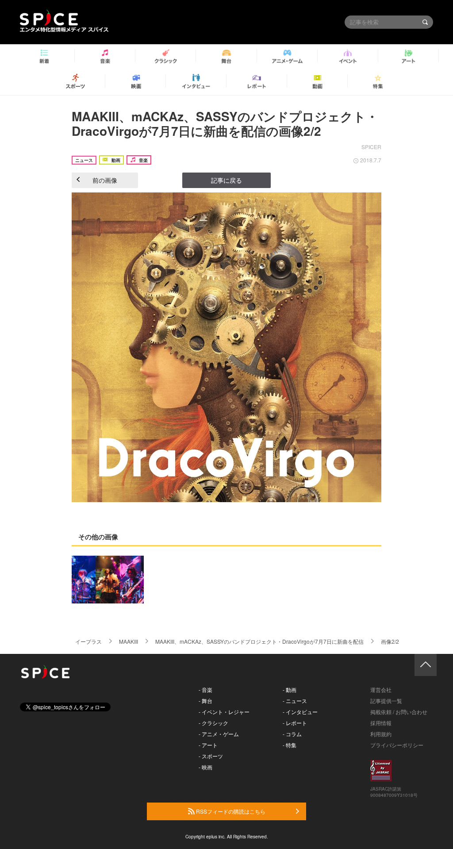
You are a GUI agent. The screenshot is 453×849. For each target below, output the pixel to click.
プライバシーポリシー (396, 745)
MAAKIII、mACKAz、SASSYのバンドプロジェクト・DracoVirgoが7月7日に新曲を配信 (259, 641)
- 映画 (205, 767)
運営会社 (381, 689)
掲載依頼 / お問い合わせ (398, 711)
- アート (208, 745)
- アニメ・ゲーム (219, 734)
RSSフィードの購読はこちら (230, 811)
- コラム (292, 734)
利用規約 (381, 734)
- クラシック (213, 722)
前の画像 (104, 180)
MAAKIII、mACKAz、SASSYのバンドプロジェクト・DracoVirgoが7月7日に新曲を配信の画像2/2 (225, 123)
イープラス (88, 641)
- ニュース (295, 700)
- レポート (295, 722)
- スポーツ (211, 756)
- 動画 (289, 689)
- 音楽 (205, 689)
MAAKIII (128, 641)
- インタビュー (300, 711)
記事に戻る (226, 180)
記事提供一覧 (386, 700)
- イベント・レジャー (224, 711)
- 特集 (289, 745)
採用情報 (381, 722)
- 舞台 (205, 700)
